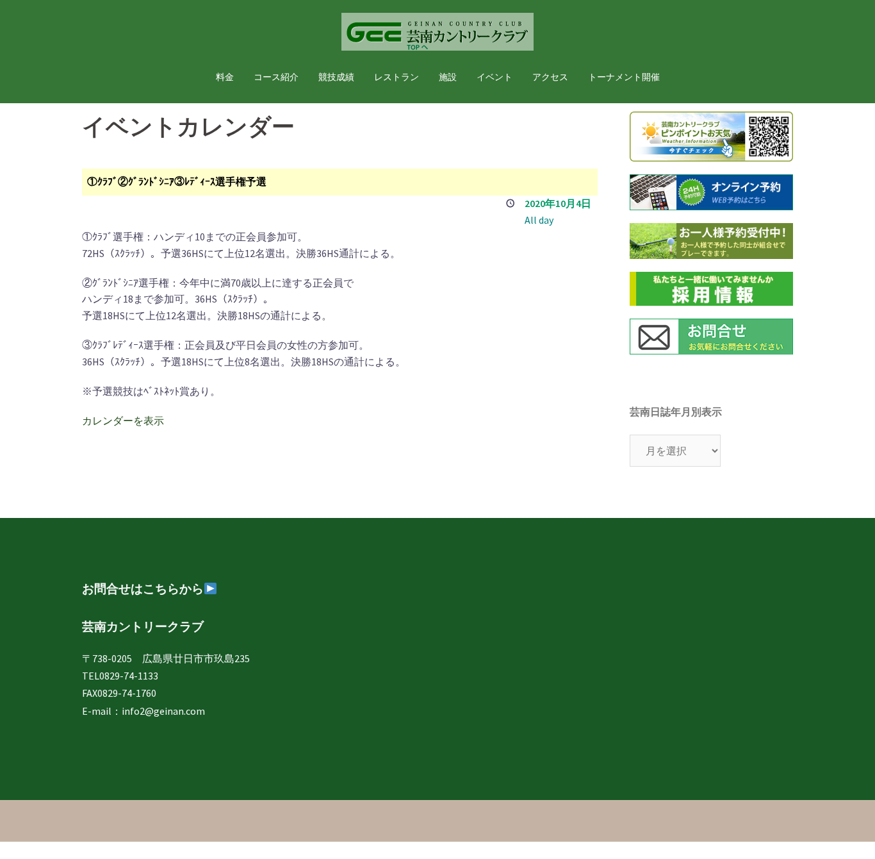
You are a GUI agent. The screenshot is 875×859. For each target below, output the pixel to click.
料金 (225, 77)
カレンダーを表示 (123, 420)
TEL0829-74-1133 (120, 675)
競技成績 (336, 77)
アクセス (550, 77)
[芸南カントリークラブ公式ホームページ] (437, 35)
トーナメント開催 (624, 77)
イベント (494, 77)
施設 (448, 77)
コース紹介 (276, 77)
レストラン (396, 77)
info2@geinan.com (163, 711)
